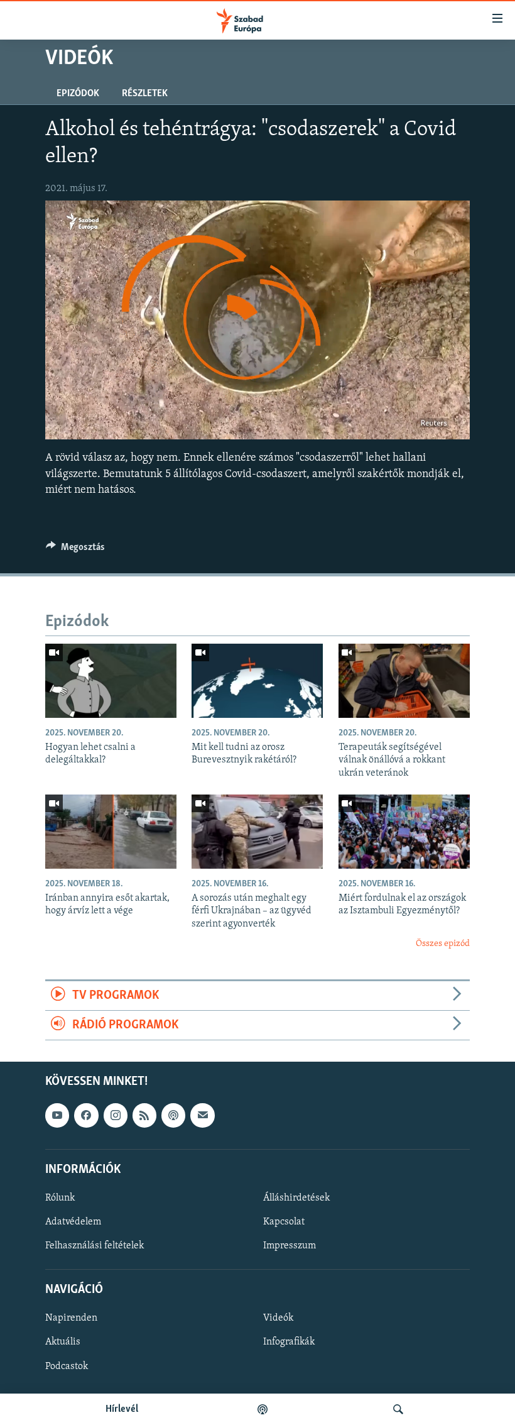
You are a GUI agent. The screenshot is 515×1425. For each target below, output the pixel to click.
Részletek (145, 94)
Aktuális (62, 1343)
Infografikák (289, 1343)
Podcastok (66, 1367)
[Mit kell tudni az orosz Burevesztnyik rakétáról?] (257, 681)
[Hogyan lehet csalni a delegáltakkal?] (110, 681)
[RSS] (144, 1116)
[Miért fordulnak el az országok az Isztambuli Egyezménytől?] (404, 832)
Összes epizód (443, 944)
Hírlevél (122, 1409)
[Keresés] (398, 1409)
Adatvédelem (73, 1222)
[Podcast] (173, 1116)
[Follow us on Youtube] (57, 1116)
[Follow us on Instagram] (115, 1116)
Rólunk (60, 1198)
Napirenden (71, 1319)
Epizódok (78, 94)
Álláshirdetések (296, 1198)
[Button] (75, 550)
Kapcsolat (284, 1222)
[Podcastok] (262, 1409)
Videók (278, 1319)
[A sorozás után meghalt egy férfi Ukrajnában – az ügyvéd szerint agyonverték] (257, 832)
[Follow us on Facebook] (86, 1116)
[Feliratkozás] (202, 1116)
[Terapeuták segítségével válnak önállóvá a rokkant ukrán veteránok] (404, 681)
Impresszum (289, 1246)
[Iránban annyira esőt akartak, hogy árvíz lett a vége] (110, 832)
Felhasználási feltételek (94, 1246)
